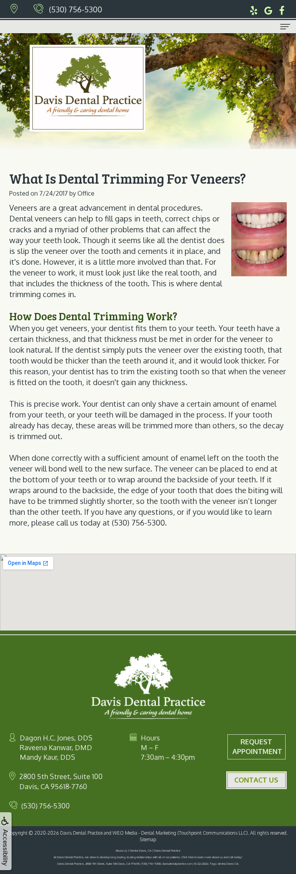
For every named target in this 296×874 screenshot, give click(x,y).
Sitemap (148, 839)
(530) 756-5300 (75, 9)
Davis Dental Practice (81, 833)
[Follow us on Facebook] (282, 9)
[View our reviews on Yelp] (253, 9)
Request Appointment (257, 746)
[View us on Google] (268, 9)
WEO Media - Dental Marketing (144, 833)
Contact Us (256, 780)
